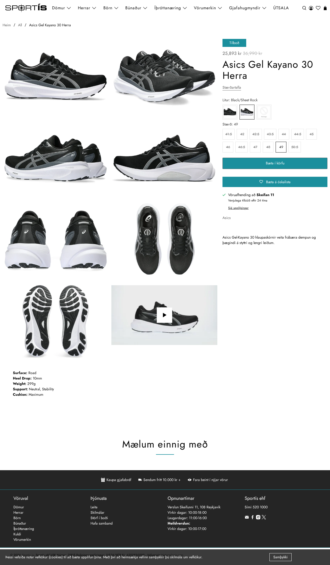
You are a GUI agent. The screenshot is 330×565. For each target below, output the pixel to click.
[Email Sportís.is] (247, 518)
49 (281, 147)
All (20, 25)
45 (312, 134)
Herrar (18, 512)
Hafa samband (101, 523)
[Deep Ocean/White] (264, 112)
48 (268, 147)
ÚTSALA (281, 8)
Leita (93, 507)
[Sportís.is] (26, 8)
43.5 (270, 134)
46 (228, 147)
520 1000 (260, 507)
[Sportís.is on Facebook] (252, 518)
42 (242, 134)
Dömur (18, 507)
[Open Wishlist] (318, 8)
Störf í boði (99, 517)
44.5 (297, 134)
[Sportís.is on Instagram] (258, 518)
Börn (17, 517)
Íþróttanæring (167, 8)
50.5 (294, 147)
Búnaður (19, 523)
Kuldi (17, 534)
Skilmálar (97, 512)
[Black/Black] (229, 112)
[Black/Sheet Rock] (56, 79)
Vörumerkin (205, 8)
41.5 (228, 134)
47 (255, 147)
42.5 (255, 134)
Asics (226, 217)
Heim (7, 25)
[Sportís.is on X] (264, 518)
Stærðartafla (231, 87)
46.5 (241, 147)
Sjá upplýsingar (238, 208)
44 (284, 134)
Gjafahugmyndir (244, 8)
